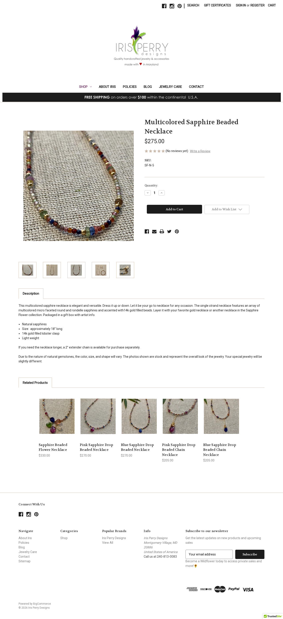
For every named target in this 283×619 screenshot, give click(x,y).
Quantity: (151, 185)
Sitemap (25, 561)
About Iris (107, 87)
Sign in (241, 5)
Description (31, 293)
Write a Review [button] (200, 151)
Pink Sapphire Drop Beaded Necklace (96, 447)
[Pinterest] (179, 6)
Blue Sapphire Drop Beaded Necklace (137, 447)
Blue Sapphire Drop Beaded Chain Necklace (219, 450)
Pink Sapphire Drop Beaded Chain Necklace (179, 450)
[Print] (162, 231)
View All (107, 542)
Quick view (57, 412)
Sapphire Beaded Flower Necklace (53, 447)
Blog (148, 87)
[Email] (154, 231)
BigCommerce (42, 603)
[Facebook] (164, 6)
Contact (196, 87)
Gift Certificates (217, 5)
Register (257, 5)
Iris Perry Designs (114, 538)
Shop (83, 87)
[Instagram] (172, 6)
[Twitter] (169, 231)
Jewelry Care (170, 87)
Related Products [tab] (35, 383)
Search (193, 5)
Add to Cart (57, 420)
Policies (130, 87)
